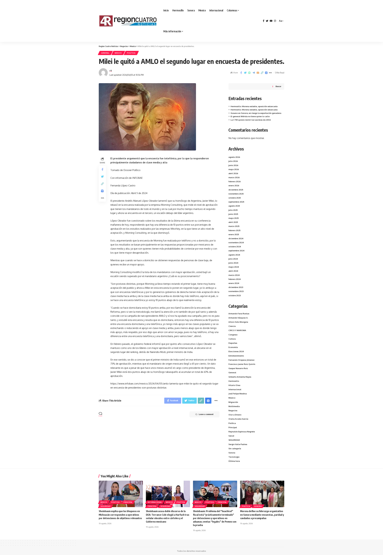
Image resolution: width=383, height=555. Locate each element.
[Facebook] (263, 21)
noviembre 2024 (236, 242)
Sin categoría (234, 448)
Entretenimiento (236, 356)
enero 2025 (233, 234)
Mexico (118, 53)
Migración (233, 402)
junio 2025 (233, 214)
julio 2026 (233, 161)
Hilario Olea (234, 385)
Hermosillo (233, 381)
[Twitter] (267, 21)
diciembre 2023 (235, 287)
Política (131, 53)
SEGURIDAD (234, 440)
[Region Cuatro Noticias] (129, 21)
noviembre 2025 (236, 194)
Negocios (232, 410)
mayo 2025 (233, 218)
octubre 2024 (234, 246)
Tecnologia (233, 457)
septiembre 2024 (236, 250)
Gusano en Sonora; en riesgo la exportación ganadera (256, 113)
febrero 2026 (234, 181)
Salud (231, 436)
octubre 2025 (234, 198)
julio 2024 (233, 259)
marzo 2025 (233, 226)
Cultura (232, 339)
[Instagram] (275, 21)
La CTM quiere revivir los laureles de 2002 (251, 120)
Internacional (234, 389)
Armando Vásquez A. (238, 318)
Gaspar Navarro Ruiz (238, 368)
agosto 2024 (234, 255)
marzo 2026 (234, 177)
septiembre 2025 (236, 202)
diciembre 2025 (235, 189)
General (105, 53)
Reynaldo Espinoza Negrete (241, 431)
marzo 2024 (234, 275)
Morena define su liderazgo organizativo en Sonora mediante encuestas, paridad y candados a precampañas (262, 515)
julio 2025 (233, 210)
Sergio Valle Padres (237, 444)
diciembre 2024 (235, 238)
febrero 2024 (234, 279)
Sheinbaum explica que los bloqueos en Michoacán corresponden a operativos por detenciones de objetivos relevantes (120, 515)
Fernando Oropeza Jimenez (241, 360)
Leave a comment (206, 414)
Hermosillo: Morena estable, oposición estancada (254, 106)
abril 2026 (233, 173)
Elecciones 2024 (236, 351)
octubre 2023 (234, 295)
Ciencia (232, 326)
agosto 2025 (234, 206)
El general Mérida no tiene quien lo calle (250, 116)
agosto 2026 (234, 157)
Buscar (278, 86)
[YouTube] (271, 21)
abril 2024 (233, 271)
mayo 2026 (233, 169)
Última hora (234, 461)
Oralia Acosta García (238, 419)
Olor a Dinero (234, 414)
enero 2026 (233, 185)
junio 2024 (233, 263)
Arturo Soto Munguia (238, 322)
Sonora (231, 452)
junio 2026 (233, 165)
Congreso (232, 334)
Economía (233, 347)
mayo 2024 (233, 267)
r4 (111, 70)
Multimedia (234, 406)
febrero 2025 (234, 230)
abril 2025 (233, 222)
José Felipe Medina (237, 393)
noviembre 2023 (236, 291)
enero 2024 (233, 283)
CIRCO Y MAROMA (237, 330)
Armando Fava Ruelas (238, 313)
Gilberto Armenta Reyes (239, 377)
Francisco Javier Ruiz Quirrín (241, 364)
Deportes (232, 343)
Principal (232, 427)
